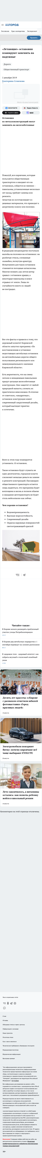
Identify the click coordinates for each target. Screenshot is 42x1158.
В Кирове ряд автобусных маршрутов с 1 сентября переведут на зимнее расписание (21, 644)
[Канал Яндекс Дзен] (11, 112)
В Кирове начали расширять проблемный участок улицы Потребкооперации (20, 632)
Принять (33, 38)
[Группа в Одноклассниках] (8, 1003)
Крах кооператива (18, 31)
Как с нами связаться (9, 1041)
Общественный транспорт (16, 69)
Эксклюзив (5, 31)
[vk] (18, 575)
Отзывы (5, 1020)
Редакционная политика (10, 1050)
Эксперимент (32, 31)
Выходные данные (9, 1058)
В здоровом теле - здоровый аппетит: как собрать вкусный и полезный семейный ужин (20, 658)
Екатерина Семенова (13, 81)
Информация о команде (10, 1029)
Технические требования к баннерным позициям (18, 1046)
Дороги (7, 64)
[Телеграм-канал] (11, 1003)
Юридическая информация (11, 1054)
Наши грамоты (7, 1033)
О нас (4, 1016)
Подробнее (15, 1081)
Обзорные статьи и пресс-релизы (14, 1024)
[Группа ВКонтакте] (11, 108)
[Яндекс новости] (31, 108)
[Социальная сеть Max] (31, 112)
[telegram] (25, 575)
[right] (39, 31)
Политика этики (8, 1037)
